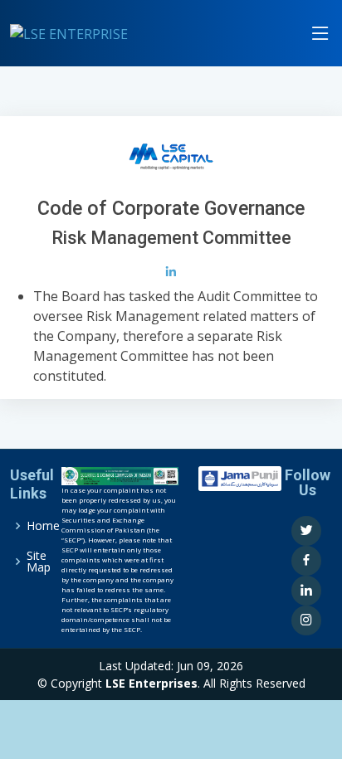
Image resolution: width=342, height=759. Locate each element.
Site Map (39, 561)
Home (43, 526)
